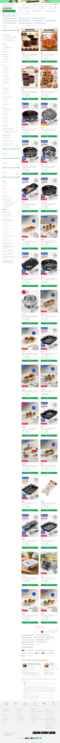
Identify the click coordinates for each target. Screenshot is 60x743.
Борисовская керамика (41, 650)
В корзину (31, 61)
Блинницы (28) (5, 232)
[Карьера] (44, 703)
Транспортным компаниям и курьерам (37, 719)
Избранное (4, 713)
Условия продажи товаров (49, 711)
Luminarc (32, 653)
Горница (52, 653)
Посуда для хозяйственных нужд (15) (9, 235)
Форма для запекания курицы (27, 644)
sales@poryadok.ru (8, 735)
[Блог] (16, 703)
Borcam (32, 650)
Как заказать (19, 711)
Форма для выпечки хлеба (38, 20)
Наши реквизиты (33, 723)
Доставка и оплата (36, 4)
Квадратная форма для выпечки (28, 635)
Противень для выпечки (26, 637)
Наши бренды (4, 721)
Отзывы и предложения (20, 717)
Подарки (3, 723)
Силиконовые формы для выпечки (9, 18)
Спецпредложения (5, 715)
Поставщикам (33, 713)
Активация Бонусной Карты (49, 717)
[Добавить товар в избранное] (37, 29)
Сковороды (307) (6, 218)
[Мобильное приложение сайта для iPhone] (44, 733)
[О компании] (6, 703)
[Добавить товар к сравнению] (35, 29)
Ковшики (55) (5, 223)
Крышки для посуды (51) (7, 225)
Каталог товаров (5, 709)
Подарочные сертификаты (49, 713)
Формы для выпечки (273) (8, 220)
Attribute (51, 650)
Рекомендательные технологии (50, 728)
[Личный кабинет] (53, 703)
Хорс (25, 655)
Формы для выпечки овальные (28, 639)
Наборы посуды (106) (7, 221)
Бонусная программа (48, 715)
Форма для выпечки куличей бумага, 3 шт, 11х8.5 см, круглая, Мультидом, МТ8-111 (34, 664)
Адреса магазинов (5, 4)
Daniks (25, 650)
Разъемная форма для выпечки (24, 18)
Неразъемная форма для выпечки (28, 642)
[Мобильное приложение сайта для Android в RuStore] (51, 733)
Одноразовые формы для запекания (26, 23)
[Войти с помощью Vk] (55, 4)
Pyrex (25, 653)
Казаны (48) (5, 227)
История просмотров (5, 717)
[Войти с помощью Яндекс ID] (57, 4)
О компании (33, 721)
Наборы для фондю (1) (7, 240)
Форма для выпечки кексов (39, 23)
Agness (45, 653)
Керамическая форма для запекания (10, 20)
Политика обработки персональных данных (51, 722)
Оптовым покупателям (34, 717)
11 (56, 631)
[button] (9, 11)
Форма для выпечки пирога (38, 637)
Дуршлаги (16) (5, 234)
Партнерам (33, 709)
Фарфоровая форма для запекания (42, 639)
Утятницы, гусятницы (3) (7, 239)
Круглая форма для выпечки (50, 20)
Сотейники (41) (5, 230)
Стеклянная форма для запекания (38, 18)
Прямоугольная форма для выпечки (43, 635)
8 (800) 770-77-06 (29, 4)
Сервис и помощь (20, 709)
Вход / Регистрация (50, 4)
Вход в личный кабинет (20, 719)
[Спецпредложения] (35, 703)
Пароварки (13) (6, 237)
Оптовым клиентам (8, 5)
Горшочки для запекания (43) (8, 228)
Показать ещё (38, 626)
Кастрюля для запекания (41, 642)
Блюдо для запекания (50, 637)
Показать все (37, 644)
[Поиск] (42, 7)
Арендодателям (33, 715)
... (51, 631)
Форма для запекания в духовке (25, 20)
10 (54, 631)
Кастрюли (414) (6, 216)
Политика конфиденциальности (50, 719)
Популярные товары (5, 711)
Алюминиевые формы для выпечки (10, 23)
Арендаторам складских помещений (37, 711)
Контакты (18, 721)
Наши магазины (5, 719)
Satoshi (39, 653)
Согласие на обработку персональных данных (49, 727)
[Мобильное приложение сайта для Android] (36, 733)
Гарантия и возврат (20, 715)
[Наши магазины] (25, 703)
